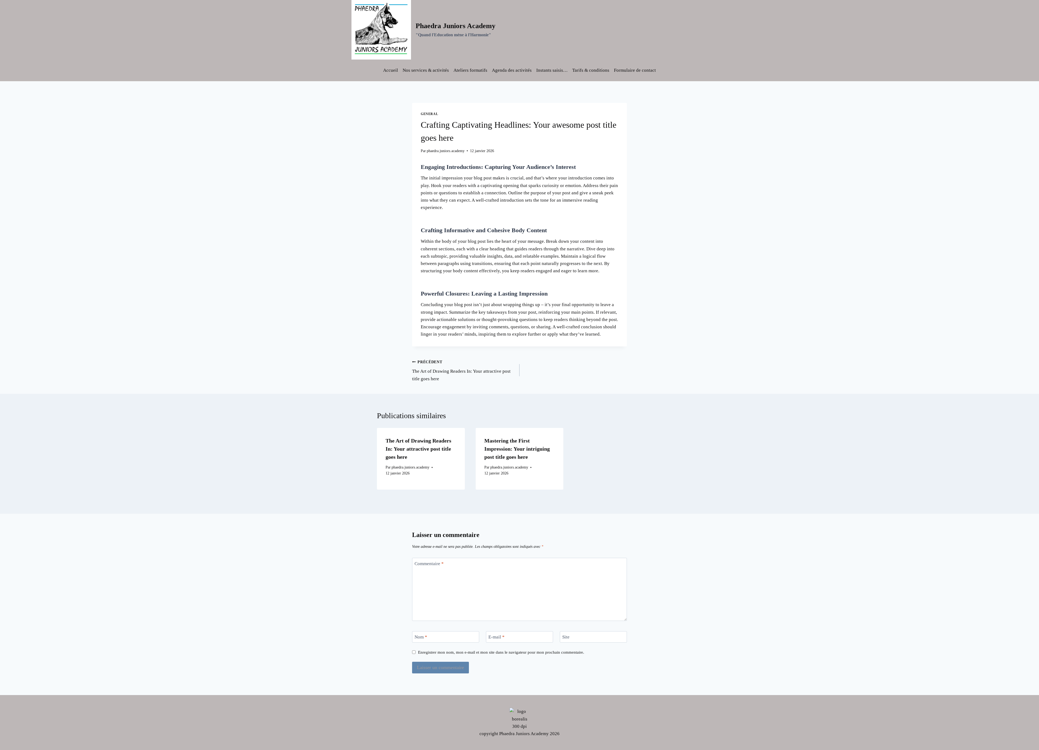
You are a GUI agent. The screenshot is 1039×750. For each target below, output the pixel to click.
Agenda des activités (512, 70)
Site (566, 637)
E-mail (496, 637)
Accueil (390, 70)
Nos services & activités (426, 70)
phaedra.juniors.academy (446, 151)
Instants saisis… (552, 70)
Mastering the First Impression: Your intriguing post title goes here (517, 449)
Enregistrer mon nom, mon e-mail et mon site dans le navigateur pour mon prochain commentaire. (501, 652)
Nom (421, 637)
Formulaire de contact (635, 70)
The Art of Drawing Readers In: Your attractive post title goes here (461, 370)
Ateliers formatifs (470, 70)
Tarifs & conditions (590, 70)
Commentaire (429, 563)
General (429, 114)
